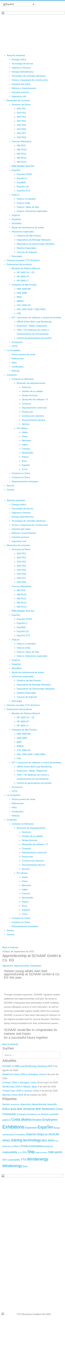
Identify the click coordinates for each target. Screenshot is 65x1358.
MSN (51, 1140)
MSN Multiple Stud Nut (23, 166)
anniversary (15, 1104)
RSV (24, 1152)
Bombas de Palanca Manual (26, 268)
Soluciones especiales (23, 231)
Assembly (52, 1104)
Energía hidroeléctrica (23, 71)
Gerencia (26, 387)
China (59, 1109)
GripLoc (16, 194)
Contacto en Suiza (21, 477)
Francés (26, 448)
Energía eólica (19, 59)
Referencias (18, 358)
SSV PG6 (21, 129)
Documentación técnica (33, 420)
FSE (19, 313)
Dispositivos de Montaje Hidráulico (34, 239)
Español (26, 465)
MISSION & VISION (11, 1298)
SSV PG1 (21, 108)
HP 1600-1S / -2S (25, 272)
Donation (36, 1119)
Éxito (25, 1166)
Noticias (16, 370)
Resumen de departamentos (31, 383)
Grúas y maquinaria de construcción (30, 80)
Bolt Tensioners (45, 1109)
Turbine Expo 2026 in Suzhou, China (20, 1090)
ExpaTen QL (23, 186)
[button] (32, 496)
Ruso (24, 461)
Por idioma (22, 428)
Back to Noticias (10, 947)
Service (10, 485)
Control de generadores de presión (34, 338)
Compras (26, 403)
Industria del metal (21, 84)
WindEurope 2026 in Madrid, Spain (19, 1086)
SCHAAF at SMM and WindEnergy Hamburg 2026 (27, 1066)
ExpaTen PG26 (24, 174)
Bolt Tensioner (26, 1109)
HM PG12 (22, 158)
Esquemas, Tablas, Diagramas (32, 325)
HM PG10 (22, 149)
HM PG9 (21, 145)
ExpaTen (16, 170)
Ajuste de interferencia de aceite (28, 227)
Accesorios (17, 342)
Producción (27, 411)
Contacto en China (21, 473)
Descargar (17, 256)
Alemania (26, 440)
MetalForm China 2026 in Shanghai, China (23, 1074)
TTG (23, 1159)
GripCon (16, 215)
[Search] (61, 1055)
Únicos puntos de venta (23, 354)
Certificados (18, 366)
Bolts (14, 1109)
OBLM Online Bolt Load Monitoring (34, 321)
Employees (35, 965)
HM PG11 (21, 153)
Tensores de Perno (21, 104)
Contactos (12, 375)
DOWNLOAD (8, 1304)
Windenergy (37, 1159)
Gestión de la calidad (32, 391)
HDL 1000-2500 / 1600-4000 (31, 309)
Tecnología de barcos (22, 63)
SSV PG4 (21, 121)
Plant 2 (17, 1146)
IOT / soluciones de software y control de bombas (36, 317)
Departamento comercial (34, 407)
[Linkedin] (14, 1253)
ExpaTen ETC (23, 190)
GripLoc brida (23, 203)
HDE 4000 (22, 293)
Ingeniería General (21, 67)
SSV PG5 (21, 125)
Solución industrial (16, 55)
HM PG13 (22, 162)
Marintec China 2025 (12, 1094)
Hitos (14, 362)
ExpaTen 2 (22, 178)
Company (21, 1114)
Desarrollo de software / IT (35, 399)
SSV (4, 1159)
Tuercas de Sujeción (27, 252)
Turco (24, 469)
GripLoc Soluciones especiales (32, 211)
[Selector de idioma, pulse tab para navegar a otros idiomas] (19, 4)
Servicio (26, 424)
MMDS (20, 301)
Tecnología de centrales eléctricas (29, 76)
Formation (20, 1134)
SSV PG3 (21, 117)
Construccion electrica (33, 416)
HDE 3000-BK (24, 289)
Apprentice (7, 965)
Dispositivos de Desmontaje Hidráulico (36, 244)
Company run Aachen (38, 1114)
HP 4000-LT (23, 280)
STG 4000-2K (23, 305)
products (48, 1146)
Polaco (25, 457)
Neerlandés (27, 452)
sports (58, 1152)
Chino (25, 436)
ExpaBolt (21, 182)
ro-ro (20, 1152)
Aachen (6, 1104)
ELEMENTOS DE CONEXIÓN (16, 1291)
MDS (19, 297)
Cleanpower (9, 1114)
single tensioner (41, 1152)
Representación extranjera (25, 481)
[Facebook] (5, 1253)
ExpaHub (16, 219)
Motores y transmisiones (24, 88)
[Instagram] (31, 1253)
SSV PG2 (21, 112)
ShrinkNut (16, 223)
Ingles (25, 444)
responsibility (9, 1152)
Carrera (10, 489)
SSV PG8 (21, 137)
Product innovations (32, 1146)
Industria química (20, 92)
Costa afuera (21, 1119)
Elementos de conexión (18, 100)
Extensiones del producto (19, 264)
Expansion (31, 1127)
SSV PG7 (21, 133)
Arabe (25, 432)
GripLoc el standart (26, 199)
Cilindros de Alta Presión (29, 235)
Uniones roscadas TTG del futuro (23, 260)
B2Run (6, 1109)
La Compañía (13, 350)
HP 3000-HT (23, 276)
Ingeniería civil (19, 96)
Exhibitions (13, 1126)
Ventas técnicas (29, 395)
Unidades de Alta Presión (24, 284)
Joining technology (26, 1140)
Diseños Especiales (26, 248)
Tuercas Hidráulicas (21, 141)
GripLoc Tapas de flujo (28, 207)
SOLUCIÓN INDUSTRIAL (14, 1284)
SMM (51, 1152)
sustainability (13, 1159)
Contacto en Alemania (23, 379)
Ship (31, 1152)
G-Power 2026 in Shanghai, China (19, 1082)
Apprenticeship (21, 965)
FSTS (14, 346)
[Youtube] (23, 1253)
